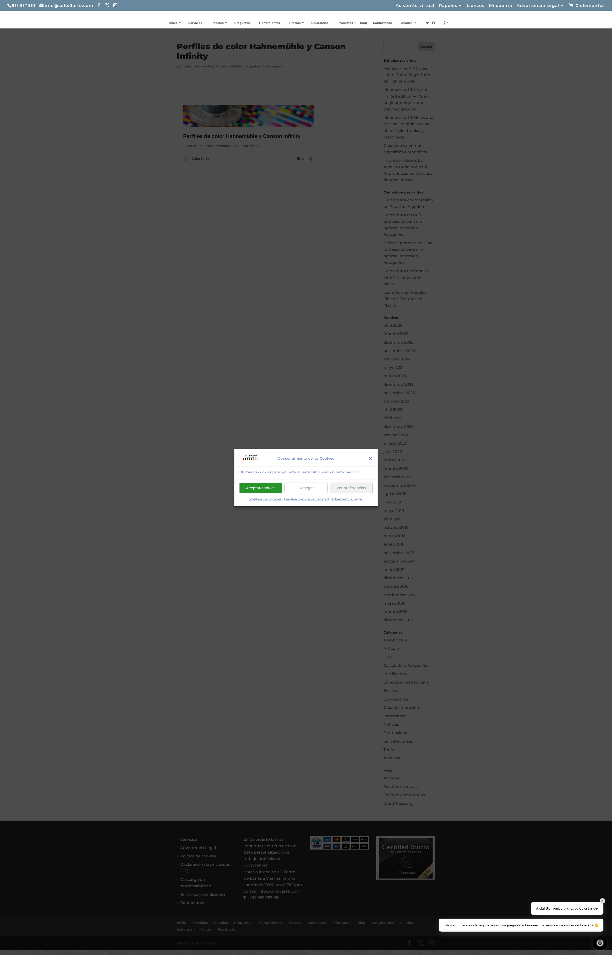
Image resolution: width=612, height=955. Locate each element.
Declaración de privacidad (306, 499)
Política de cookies (265, 499)
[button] (370, 458)
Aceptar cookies (260, 488)
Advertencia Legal (347, 499)
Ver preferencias (351, 488)
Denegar (306, 488)
